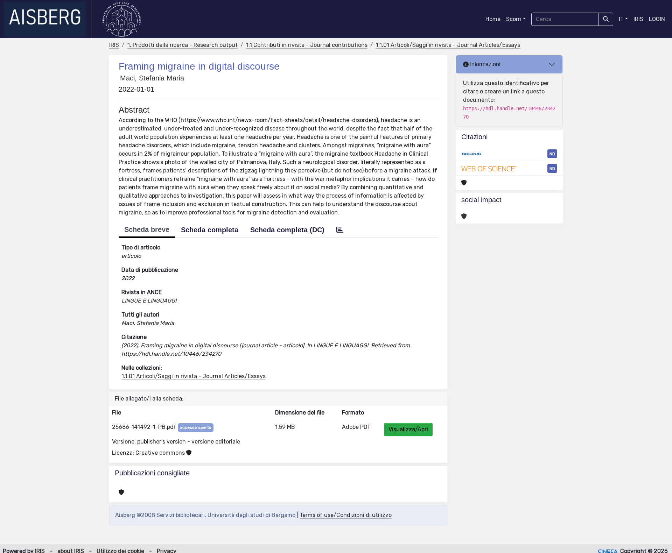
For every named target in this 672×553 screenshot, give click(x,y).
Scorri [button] (514, 19)
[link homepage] (47, 19)
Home (492, 19)
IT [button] (621, 19)
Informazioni (484, 64)
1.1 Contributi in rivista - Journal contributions (307, 45)
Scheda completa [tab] (209, 230)
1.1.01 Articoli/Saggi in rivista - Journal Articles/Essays (448, 45)
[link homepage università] (121, 19)
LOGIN (657, 19)
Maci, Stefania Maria (152, 78)
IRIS (638, 19)
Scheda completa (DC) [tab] (287, 230)
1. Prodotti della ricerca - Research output (182, 45)
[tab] (339, 229)
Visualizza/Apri (408, 429)
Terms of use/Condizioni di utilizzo (346, 515)
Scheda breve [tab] (146, 229)
